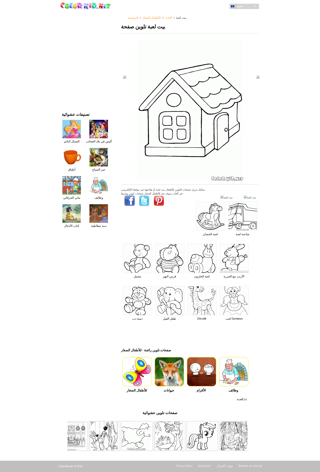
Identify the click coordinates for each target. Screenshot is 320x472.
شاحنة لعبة (242, 234)
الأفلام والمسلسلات (72, 90)
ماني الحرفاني (71, 197)
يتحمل (137, 276)
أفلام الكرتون (69, 45)
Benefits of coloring (250, 466)
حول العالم (67, 22)
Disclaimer (204, 466)
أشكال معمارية (70, 30)
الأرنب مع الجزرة (234, 276)
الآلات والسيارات (70, 14)
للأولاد (65, 52)
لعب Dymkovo (234, 318)
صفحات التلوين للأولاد (73, 67)
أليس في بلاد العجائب (99, 141)
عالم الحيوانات (69, 37)
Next (252, 437)
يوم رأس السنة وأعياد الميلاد (76, 83)
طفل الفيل (169, 318)
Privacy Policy (184, 466)
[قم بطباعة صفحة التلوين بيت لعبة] (227, 197)
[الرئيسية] (86, 5)
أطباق (71, 169)
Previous (64, 437)
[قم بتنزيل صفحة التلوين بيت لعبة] (250, 197)
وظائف (98, 197)
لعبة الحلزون (202, 276)
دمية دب (137, 318)
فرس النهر (169, 276)
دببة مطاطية (98, 226)
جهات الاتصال (224, 466)
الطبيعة (66, 98)
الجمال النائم (71, 141)
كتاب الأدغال (71, 226)
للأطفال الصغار (70, 75)
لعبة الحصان (210, 234)
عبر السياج (98, 169)
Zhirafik (201, 318)
